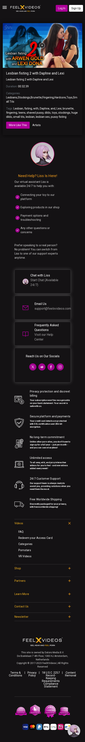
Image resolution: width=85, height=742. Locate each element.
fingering (11, 112)
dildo (48, 112)
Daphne (44, 108)
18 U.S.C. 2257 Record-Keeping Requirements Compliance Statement (51, 679)
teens (22, 112)
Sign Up (76, 8)
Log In (61, 8)
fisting (28, 108)
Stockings (24, 97)
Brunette (36, 97)
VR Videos (25, 556)
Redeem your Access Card (35, 537)
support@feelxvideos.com (52, 308)
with (36, 108)
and (53, 108)
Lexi (59, 108)
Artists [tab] (36, 125)
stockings (64, 112)
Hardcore (60, 97)
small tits (19, 116)
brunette (68, 108)
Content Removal (70, 674)
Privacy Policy (32, 674)
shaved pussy (35, 112)
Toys (69, 97)
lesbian (30, 116)
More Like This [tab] (18, 125)
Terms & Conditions (15, 674)
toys (54, 112)
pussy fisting (58, 116)
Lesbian (18, 108)
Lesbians (11, 97)
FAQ (21, 531)
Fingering (48, 97)
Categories (25, 544)
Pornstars (24, 550)
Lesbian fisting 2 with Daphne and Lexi (35, 73)
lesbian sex (43, 116)
